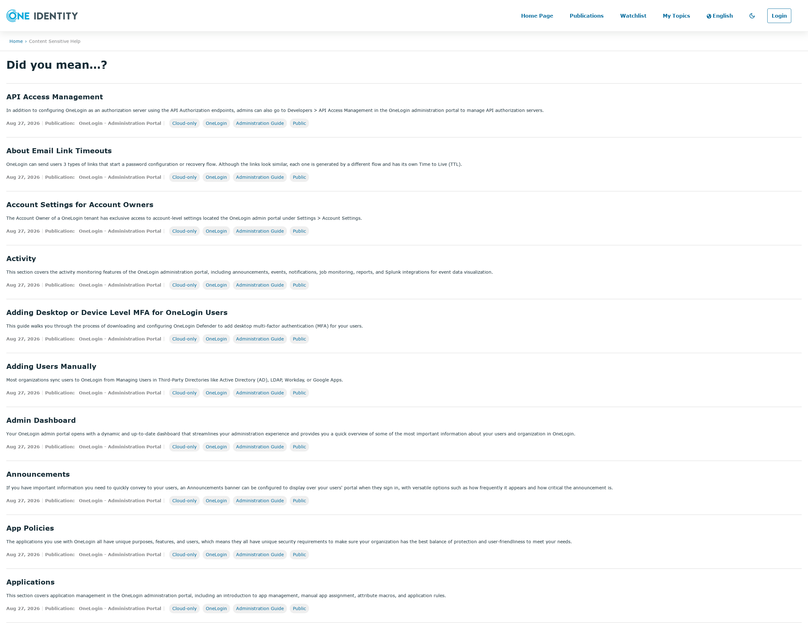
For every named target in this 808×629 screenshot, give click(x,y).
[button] (752, 16)
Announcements (38, 474)
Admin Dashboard (41, 420)
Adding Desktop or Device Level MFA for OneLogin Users (117, 312)
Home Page (537, 16)
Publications (587, 16)
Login (779, 16)
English (723, 16)
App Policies (30, 528)
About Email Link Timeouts (59, 150)
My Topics (676, 16)
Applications (30, 582)
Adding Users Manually (51, 366)
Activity (21, 258)
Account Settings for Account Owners (79, 204)
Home (16, 41)
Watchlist (633, 16)
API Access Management (54, 96)
